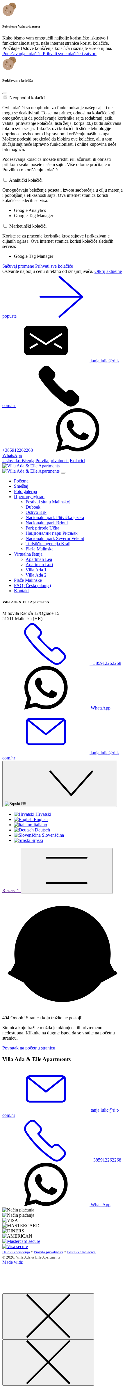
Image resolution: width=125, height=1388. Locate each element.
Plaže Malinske (28, 580)
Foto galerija (25, 491)
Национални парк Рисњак (52, 533)
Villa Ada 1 (36, 569)
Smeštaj (21, 486)
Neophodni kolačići (27, 97)
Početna (21, 480)
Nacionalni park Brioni (47, 522)
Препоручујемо (29, 496)
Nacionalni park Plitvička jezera (55, 517)
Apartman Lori (39, 564)
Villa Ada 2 (36, 575)
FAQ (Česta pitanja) (32, 585)
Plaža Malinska (39, 548)
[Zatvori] (48, 1316)
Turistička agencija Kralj (48, 543)
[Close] (4, 93)
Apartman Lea (39, 559)
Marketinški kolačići (28, 226)
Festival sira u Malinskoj (48, 501)
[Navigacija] (66, 871)
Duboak (33, 507)
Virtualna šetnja (28, 554)
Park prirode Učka (42, 527)
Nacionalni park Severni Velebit (55, 538)
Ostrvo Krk (36, 512)
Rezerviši (11, 890)
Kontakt (21, 590)
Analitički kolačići (25, 180)
